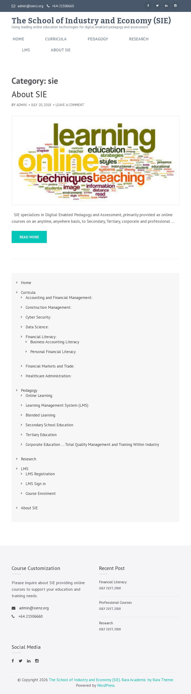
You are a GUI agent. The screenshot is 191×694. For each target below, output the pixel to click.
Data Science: (37, 327)
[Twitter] (157, 6)
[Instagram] (175, 6)
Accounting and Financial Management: (59, 297)
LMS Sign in (36, 483)
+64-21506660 (63, 6)
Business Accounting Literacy (54, 341)
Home (18, 39)
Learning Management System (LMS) (57, 405)
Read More (29, 237)
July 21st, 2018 (110, 588)
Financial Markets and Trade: (50, 366)
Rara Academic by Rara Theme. (148, 679)
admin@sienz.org (30, 6)
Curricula (56, 39)
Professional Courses (115, 602)
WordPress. (106, 685)
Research (139, 39)
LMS (26, 49)
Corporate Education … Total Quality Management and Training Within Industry (92, 444)
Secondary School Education (49, 424)
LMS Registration (40, 473)
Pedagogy (98, 39)
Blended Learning (40, 415)
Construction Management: (48, 307)
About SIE (61, 49)
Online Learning (39, 395)
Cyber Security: (38, 317)
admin (22, 105)
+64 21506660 (30, 616)
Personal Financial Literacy (53, 351)
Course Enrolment (41, 493)
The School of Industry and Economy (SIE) (91, 20)
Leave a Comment (70, 105)
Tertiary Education (41, 434)
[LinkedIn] (166, 6)
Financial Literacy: (41, 336)
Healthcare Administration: (48, 375)
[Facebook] (148, 6)
